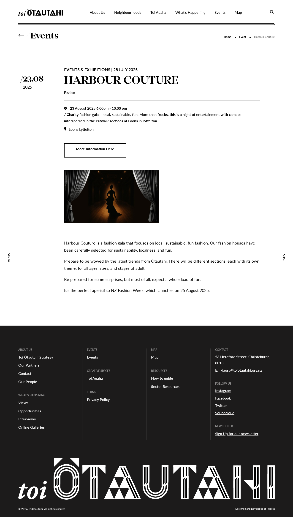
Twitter (221, 405)
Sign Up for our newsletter (236, 433)
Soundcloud (224, 413)
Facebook (223, 398)
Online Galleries (31, 427)
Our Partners (29, 365)
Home (227, 37)
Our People (27, 381)
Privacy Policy (98, 399)
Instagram (223, 390)
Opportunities (29, 411)
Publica (271, 508)
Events (45, 36)
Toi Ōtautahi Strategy (35, 357)
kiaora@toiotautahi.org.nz (241, 370)
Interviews (27, 419)
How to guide (162, 378)
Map (154, 357)
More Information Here (95, 149)
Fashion (69, 93)
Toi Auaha (95, 378)
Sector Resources (165, 386)
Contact (24, 373)
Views (23, 402)
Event (242, 37)
